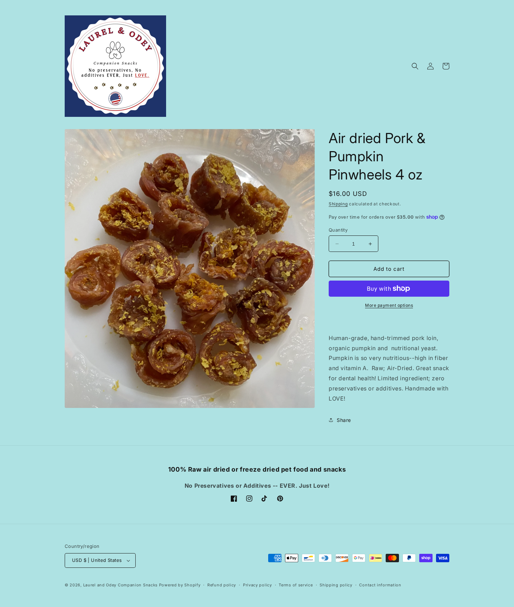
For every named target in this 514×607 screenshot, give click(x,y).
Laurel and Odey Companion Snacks (120, 585)
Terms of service (296, 585)
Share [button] (344, 420)
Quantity (338, 230)
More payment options (389, 305)
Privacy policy (257, 585)
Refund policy (221, 585)
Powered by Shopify (180, 585)
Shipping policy (336, 585)
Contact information (380, 585)
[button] (415, 66)
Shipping (338, 203)
